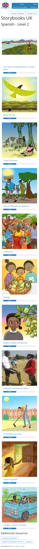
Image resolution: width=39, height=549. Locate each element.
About (35, 4)
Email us (28, 542)
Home (22, 4)
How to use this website (20, 7)
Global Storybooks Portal (12, 542)
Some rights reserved (18, 546)
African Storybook (9, 538)
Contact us (33, 7)
